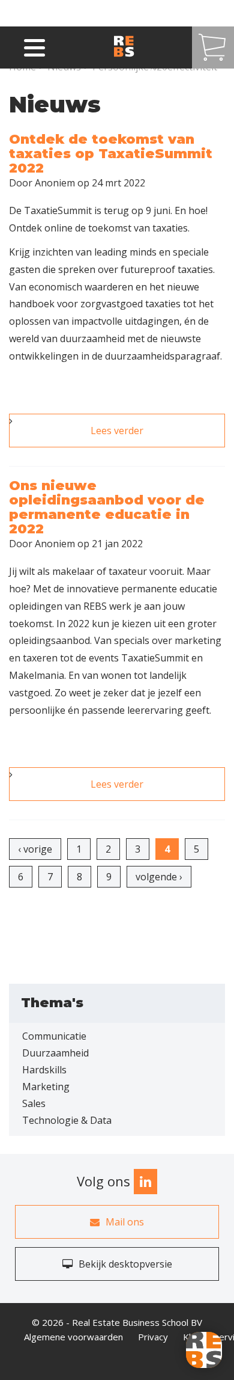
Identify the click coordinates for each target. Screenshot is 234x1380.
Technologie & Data (67, 1120)
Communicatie (54, 1036)
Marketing (46, 1086)
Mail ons (125, 1221)
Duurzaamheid (55, 1053)
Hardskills (44, 1069)
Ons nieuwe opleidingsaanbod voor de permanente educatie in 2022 (107, 507)
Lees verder (154, 435)
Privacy (153, 1337)
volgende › (159, 876)
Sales (34, 1103)
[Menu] (34, 46)
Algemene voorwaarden (73, 1337)
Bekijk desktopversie (125, 1264)
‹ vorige (35, 849)
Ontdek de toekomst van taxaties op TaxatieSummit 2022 (110, 153)
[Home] (135, 47)
